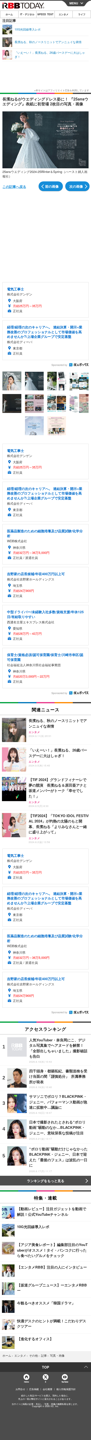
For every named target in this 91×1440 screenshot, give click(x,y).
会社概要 (47, 1389)
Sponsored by (59, 365)
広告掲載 (34, 1389)
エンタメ (63, 14)
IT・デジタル (27, 14)
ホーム (9, 14)
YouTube (64, 1382)
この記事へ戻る (14, 186)
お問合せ (20, 1389)
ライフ (81, 14)
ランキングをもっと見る (45, 1180)
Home (26, 1382)
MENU (73, 3)
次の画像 (76, 186)
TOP (45, 1367)
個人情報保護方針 (66, 1389)
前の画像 (52, 186)
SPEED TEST (45, 14)
